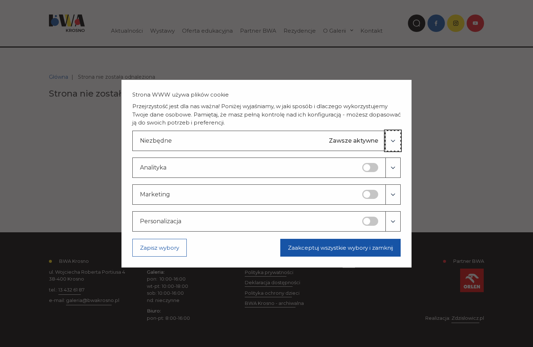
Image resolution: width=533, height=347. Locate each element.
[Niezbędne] (392, 141)
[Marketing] (392, 194)
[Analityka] (392, 167)
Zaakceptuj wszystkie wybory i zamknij (340, 247)
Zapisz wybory (159, 247)
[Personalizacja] (392, 221)
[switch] (370, 167)
